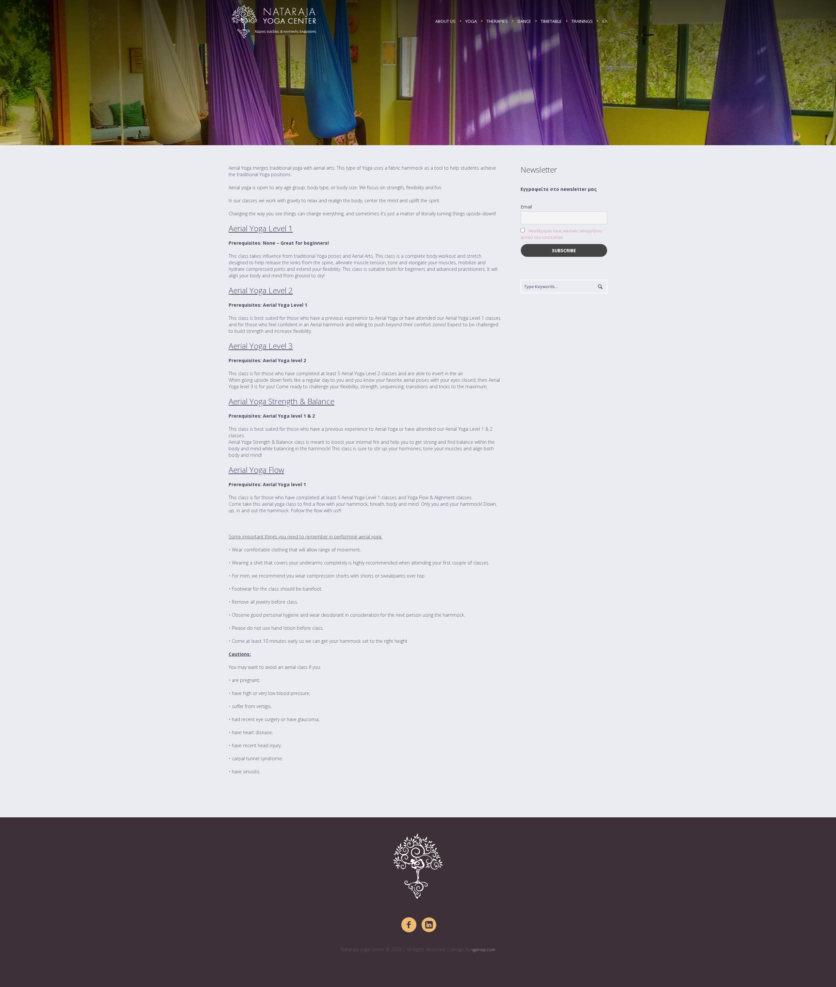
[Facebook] (409, 925)
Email (526, 207)
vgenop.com (483, 949)
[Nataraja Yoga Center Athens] (418, 866)
